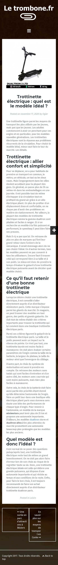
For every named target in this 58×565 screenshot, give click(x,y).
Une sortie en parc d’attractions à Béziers (22, 520)
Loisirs (33, 498)
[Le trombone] (29, 13)
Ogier (45, 114)
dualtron (34, 419)
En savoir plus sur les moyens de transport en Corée (36, 525)
